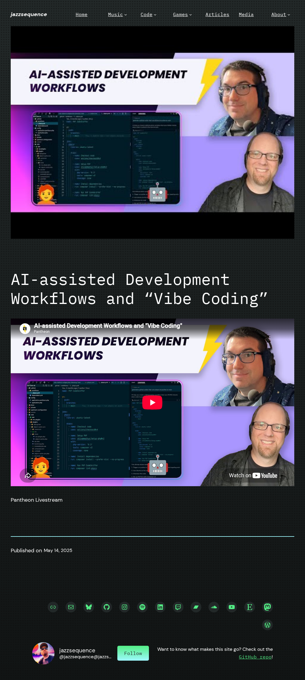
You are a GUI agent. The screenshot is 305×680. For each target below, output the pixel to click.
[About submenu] (288, 14)
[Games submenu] (190, 14)
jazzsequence (29, 14)
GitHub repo (255, 657)
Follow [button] (133, 653)
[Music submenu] (125, 14)
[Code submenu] (155, 14)
